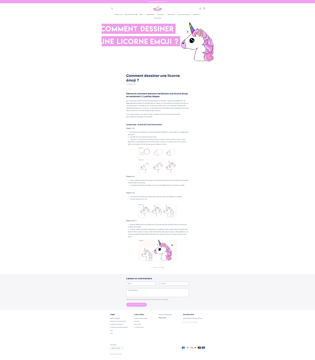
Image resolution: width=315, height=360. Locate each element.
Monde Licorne (118, 354)
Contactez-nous (139, 327)
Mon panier (137, 324)
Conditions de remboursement (119, 327)
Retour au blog (158, 267)
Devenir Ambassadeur (165, 314)
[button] (112, 8)
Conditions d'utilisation (116, 324)
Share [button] (130, 89)
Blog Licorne (162, 317)
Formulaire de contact (190, 322)
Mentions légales (115, 318)
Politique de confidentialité (118, 321)
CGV (111, 330)
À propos (137, 321)
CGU (111, 333)
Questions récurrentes (140, 318)
